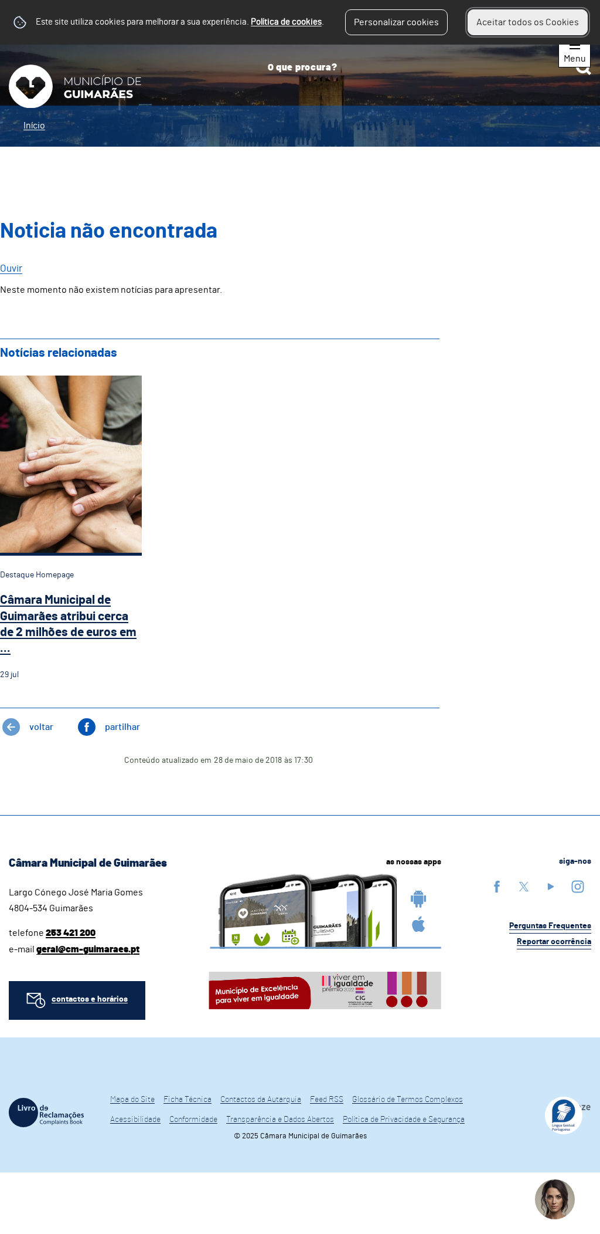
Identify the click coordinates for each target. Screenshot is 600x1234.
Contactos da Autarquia (260, 1100)
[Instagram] (577, 886)
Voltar (41, 727)
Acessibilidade (135, 1119)
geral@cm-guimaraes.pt (87, 949)
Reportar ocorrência (554, 942)
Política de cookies (286, 22)
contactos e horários (90, 999)
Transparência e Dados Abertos (280, 1119)
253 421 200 (71, 933)
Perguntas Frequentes (550, 926)
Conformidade (193, 1119)
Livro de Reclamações (46, 1112)
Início (34, 125)
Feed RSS (326, 1100)
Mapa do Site (132, 1100)
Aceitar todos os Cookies (527, 22)
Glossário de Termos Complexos (407, 1100)
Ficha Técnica (187, 1100)
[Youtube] (550, 886)
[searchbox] (425, 67)
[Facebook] (496, 886)
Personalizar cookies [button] (396, 22)
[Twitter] (523, 886)
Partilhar (122, 727)
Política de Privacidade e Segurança (404, 1119)
